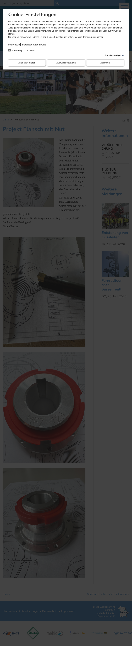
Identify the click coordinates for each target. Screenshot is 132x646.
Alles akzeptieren (26, 63)
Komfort (31, 50)
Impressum (14, 44)
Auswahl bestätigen (66, 63)
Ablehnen (105, 63)
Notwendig (17, 50)
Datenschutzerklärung (34, 44)
